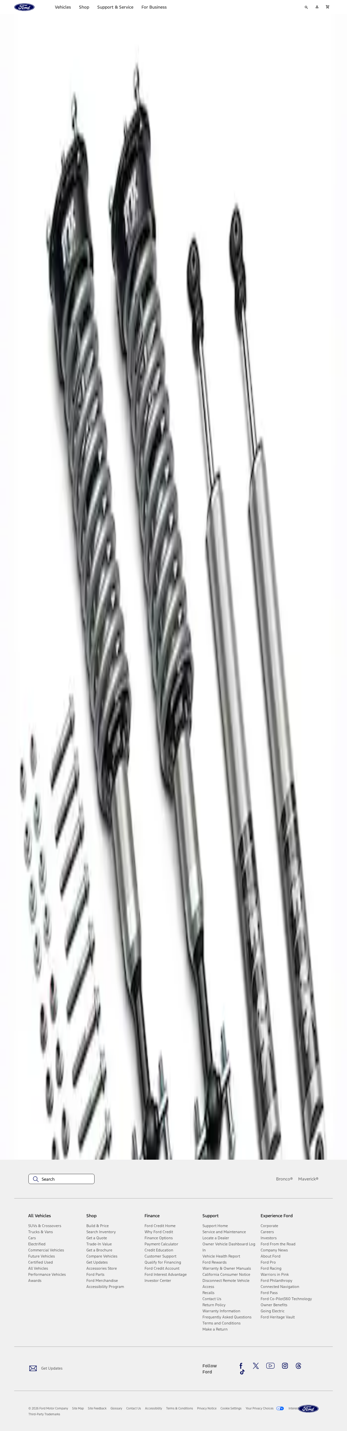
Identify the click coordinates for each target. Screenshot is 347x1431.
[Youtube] (270, 1366)
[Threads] (298, 1366)
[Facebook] (242, 1366)
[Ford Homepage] (308, 1408)
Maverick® (308, 1179)
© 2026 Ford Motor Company (48, 1408)
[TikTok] (242, 1372)
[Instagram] (285, 1366)
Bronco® (284, 1179)
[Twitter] (256, 1366)
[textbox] (61, 1179)
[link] (78, 1408)
